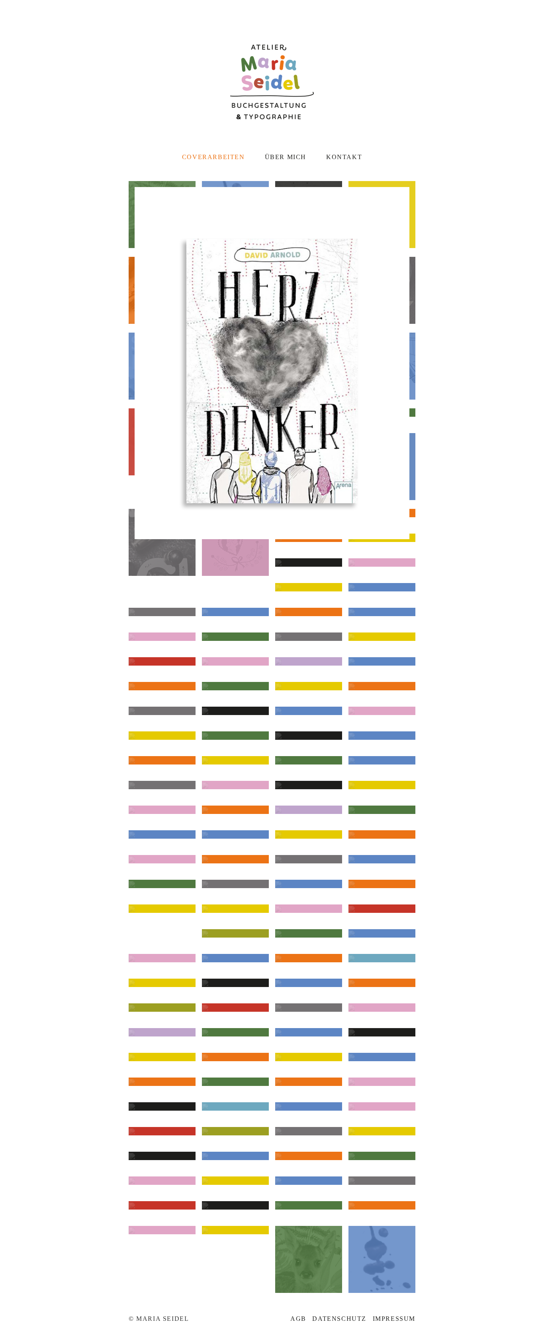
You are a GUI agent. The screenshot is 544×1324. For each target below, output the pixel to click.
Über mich (285, 157)
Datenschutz (339, 1318)
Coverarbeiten (213, 157)
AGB (298, 1318)
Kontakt (344, 157)
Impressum (394, 1318)
